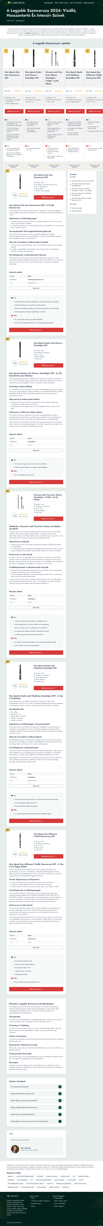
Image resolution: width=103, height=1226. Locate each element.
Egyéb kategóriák (89, 3)
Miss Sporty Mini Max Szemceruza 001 (83, 181)
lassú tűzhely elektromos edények (35, 1183)
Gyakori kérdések (77, 211)
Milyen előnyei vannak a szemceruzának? (24, 1100)
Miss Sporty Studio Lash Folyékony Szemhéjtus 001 (81, 194)
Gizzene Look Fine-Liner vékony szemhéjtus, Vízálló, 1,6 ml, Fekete (82, 189)
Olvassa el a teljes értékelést (13, 166)
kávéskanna (50, 1183)
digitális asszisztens (54, 1187)
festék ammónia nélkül (80, 1183)
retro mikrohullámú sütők (27, 1187)
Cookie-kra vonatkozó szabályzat (40, 1201)
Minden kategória (59, 1206)
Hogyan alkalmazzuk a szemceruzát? (22, 1094)
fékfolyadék (11, 1180)
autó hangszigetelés (22, 1180)
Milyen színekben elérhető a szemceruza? (24, 1107)
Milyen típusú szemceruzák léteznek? (23, 1114)
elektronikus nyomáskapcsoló (63, 1183)
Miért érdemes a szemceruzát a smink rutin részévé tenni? (29, 1121)
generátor (10, 1176)
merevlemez (65, 1187)
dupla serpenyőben (59, 1180)
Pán (74, 1176)
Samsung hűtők (71, 1180)
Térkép (33, 1206)
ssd (31, 1180)
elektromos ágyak (41, 1187)
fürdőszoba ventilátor (83, 1176)
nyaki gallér (40, 1176)
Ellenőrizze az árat (13, 111)
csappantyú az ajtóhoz (51, 1176)
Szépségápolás (48, 3)
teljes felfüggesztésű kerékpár (15, 1183)
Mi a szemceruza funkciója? (20, 1087)
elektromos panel (65, 1176)
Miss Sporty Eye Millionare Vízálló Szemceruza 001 (81, 199)
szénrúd (81, 1180)
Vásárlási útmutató (77, 208)
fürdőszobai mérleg (13, 1187)
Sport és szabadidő (76, 3)
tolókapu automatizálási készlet (43, 1180)
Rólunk (33, 1198)
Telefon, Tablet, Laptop (61, 3)
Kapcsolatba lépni (36, 1203)
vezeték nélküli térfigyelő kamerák (25, 1176)
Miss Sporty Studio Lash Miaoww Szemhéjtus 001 (81, 185)
